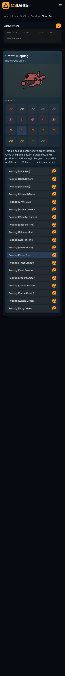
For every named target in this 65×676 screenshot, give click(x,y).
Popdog (35, 16)
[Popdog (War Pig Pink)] (54, 119)
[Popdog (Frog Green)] (43, 141)
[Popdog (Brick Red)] (11, 109)
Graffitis (24, 16)
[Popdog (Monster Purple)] (21, 119)
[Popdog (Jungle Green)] (32, 141)
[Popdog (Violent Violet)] (11, 119)
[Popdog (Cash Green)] (21, 109)
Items (15, 16)
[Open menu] (60, 5)
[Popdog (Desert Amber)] (54, 130)
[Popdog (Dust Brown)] (43, 130)
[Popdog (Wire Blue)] (32, 109)
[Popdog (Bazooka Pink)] (32, 119)
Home (6, 16)
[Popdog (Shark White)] (11, 130)
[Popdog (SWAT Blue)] (54, 109)
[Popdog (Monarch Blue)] (43, 109)
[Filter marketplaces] (58, 25)
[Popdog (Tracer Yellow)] (11, 141)
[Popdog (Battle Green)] (21, 141)
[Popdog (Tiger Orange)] (32, 130)
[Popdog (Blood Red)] (21, 130)
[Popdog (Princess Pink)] (43, 119)
